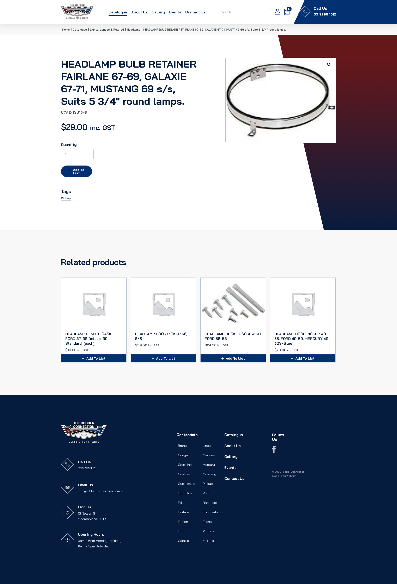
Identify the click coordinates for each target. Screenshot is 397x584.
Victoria (208, 531)
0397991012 (87, 468)
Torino (207, 522)
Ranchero (210, 503)
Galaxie (183, 541)
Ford (181, 531)
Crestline (185, 464)
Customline (186, 484)
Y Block (208, 541)
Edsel (182, 503)
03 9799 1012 (325, 14)
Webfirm (291, 475)
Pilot (206, 493)
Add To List (78, 171)
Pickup (208, 484)
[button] (329, 64)
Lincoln (208, 445)
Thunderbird (212, 512)
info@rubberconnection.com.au (101, 491)
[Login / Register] (275, 12)
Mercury (209, 464)
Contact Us (195, 12)
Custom (184, 474)
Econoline (185, 493)
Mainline (209, 455)
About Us (139, 12)
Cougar (183, 455)
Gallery (158, 12)
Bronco (183, 445)
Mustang (209, 474)
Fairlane (184, 512)
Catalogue (118, 12)
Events (175, 12)
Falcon (183, 522)
